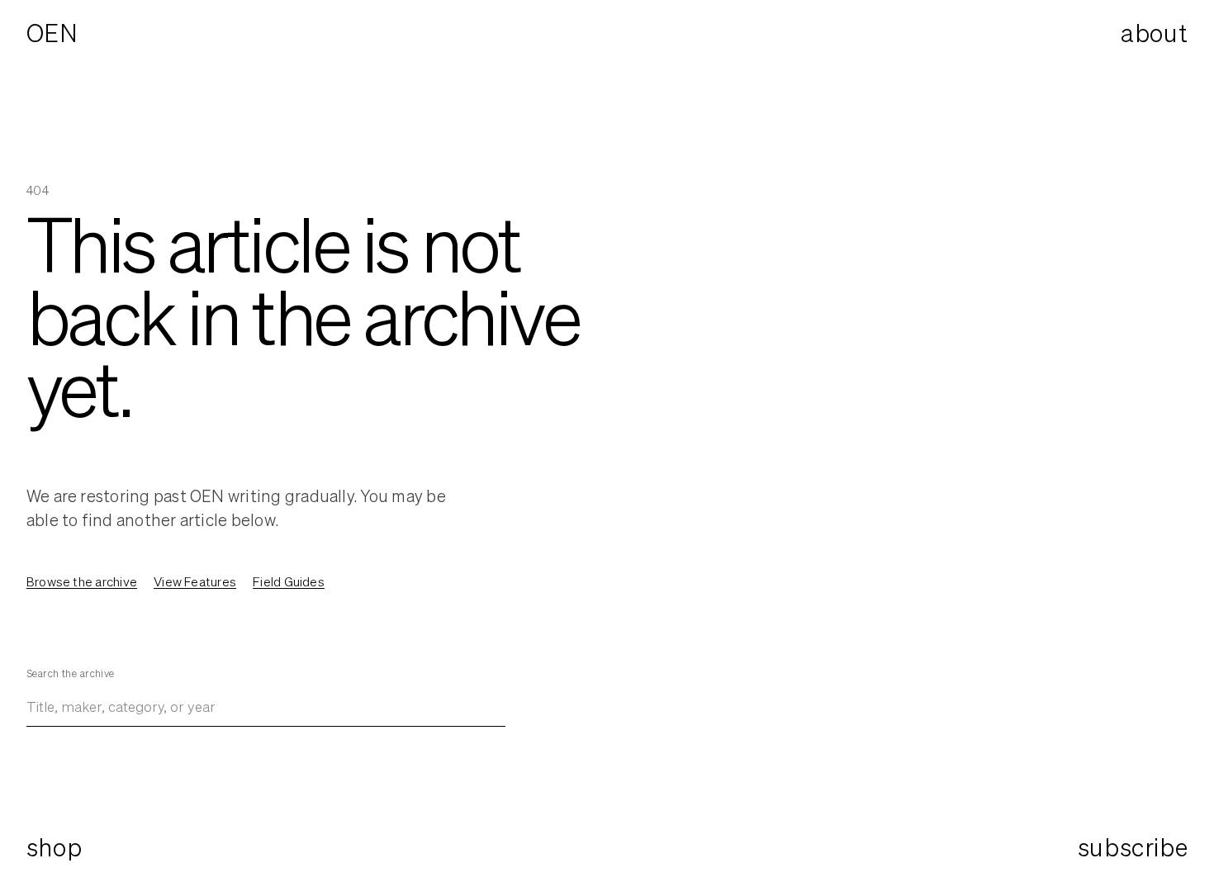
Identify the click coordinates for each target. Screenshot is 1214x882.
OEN (52, 33)
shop (54, 847)
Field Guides (289, 581)
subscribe (1133, 847)
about (1154, 33)
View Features (195, 581)
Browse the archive (81, 581)
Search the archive (70, 673)
